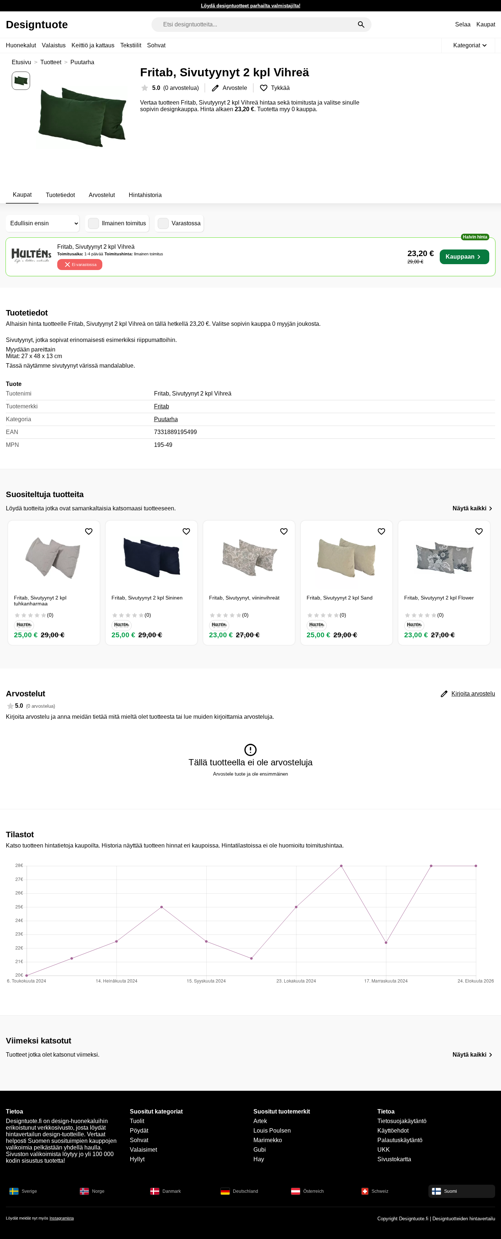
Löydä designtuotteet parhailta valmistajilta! (250, 5)
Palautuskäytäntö (400, 1140)
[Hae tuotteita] (361, 24)
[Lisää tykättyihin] (88, 531)
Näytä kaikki (469, 508)
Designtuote (37, 24)
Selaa (463, 24)
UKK (383, 1150)
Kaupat (485, 24)
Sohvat (156, 45)
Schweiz (380, 1191)
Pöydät (139, 1130)
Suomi (450, 1191)
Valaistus (54, 45)
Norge (98, 1191)
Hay (258, 1159)
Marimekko (267, 1140)
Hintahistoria (145, 195)
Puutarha (82, 62)
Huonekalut (21, 45)
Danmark (171, 1191)
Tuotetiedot (60, 195)
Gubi (259, 1150)
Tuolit (137, 1121)
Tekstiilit (130, 45)
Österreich (313, 1191)
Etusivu (21, 62)
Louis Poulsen (272, 1130)
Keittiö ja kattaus (93, 45)
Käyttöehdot (393, 1130)
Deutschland (245, 1191)
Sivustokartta (394, 1159)
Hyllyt (137, 1159)
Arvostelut (102, 195)
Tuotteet (50, 62)
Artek (260, 1121)
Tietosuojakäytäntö (402, 1121)
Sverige (29, 1191)
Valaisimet (143, 1150)
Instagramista (62, 1218)
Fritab (161, 406)
